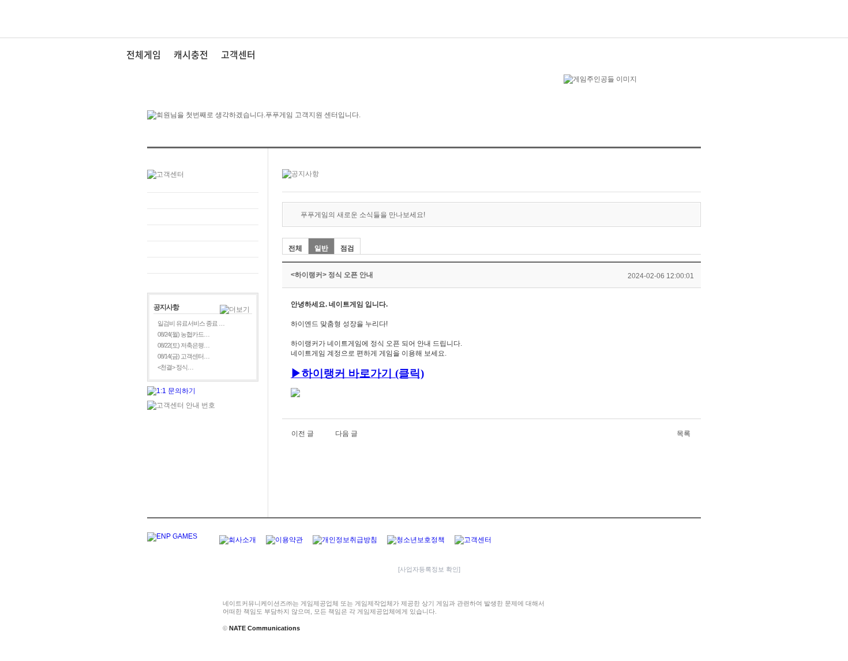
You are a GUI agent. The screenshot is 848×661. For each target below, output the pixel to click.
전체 (295, 248)
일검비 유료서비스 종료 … (190, 323)
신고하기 (202, 217)
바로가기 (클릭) (386, 373)
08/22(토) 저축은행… (183, 345)
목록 (684, 434)
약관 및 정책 (202, 249)
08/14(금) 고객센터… (183, 356)
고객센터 (238, 54)
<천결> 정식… (175, 367)
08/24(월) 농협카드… (183, 334)
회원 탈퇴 (202, 265)
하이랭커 (324, 373)
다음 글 (346, 434)
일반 (321, 248)
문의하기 (202, 200)
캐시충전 (191, 54)
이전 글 (302, 434)
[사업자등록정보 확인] (429, 569)
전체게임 (143, 54)
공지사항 (202, 233)
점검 (347, 248)
